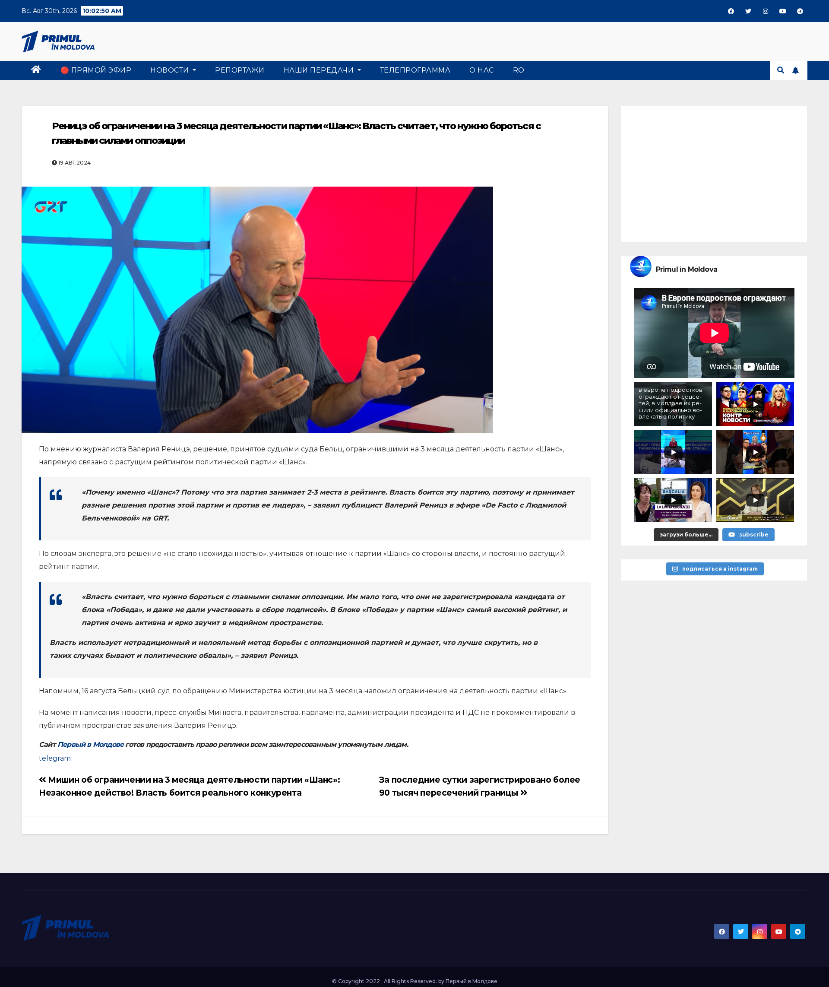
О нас (481, 70)
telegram (55, 758)
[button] (780, 70)
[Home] (36, 70)
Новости (170, 70)
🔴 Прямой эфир (96, 70)
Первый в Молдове (90, 744)
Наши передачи (320, 70)
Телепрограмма (415, 70)
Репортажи (240, 70)
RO (519, 70)
